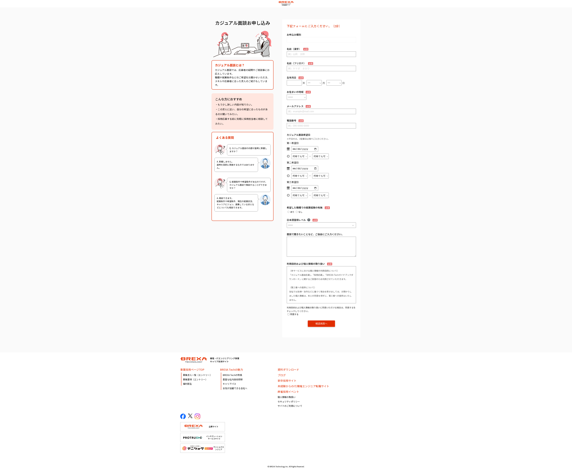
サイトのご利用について (290, 405)
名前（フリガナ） (299, 63)
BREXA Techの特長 (232, 375)
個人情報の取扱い (287, 397)
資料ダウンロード (288, 369)
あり (292, 211)
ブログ (282, 375)
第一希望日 (293, 143)
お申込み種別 (294, 34)
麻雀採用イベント (288, 391)
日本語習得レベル (302, 220)
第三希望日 (293, 182)
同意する (294, 314)
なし (300, 211)
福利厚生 (187, 383)
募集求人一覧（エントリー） (197, 375)
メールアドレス (298, 106)
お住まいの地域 (298, 92)
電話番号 (295, 120)
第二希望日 (293, 162)
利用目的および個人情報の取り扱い (309, 263)
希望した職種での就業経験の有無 (308, 207)
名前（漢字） (297, 49)
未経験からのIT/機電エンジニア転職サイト (303, 386)
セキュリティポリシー (289, 401)
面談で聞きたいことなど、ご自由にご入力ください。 (315, 234)
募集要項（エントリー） (195, 379)
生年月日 (295, 77)
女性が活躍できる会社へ (235, 388)
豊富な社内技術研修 (233, 379)
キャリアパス (229, 383)
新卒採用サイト (287, 380)
